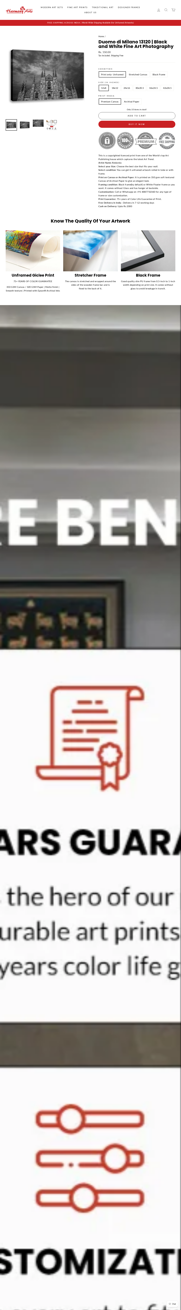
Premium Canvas (110, 101)
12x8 (103, 88)
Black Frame (159, 74)
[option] (90, 22)
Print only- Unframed (112, 74)
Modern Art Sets (52, 7)
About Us (90, 12)
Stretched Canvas (138, 74)
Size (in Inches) (108, 82)
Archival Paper (131, 101)
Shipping (115, 55)
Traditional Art (103, 7)
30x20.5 (139, 88)
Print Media (106, 96)
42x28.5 (167, 88)
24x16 (127, 88)
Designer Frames (129, 7)
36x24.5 (153, 88)
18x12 (115, 88)
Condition (105, 69)
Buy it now (137, 124)
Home (101, 36)
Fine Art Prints (77, 7)
